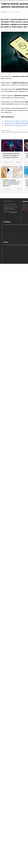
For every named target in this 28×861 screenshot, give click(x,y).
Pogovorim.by (8, 201)
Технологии (4, 12)
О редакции (25, 207)
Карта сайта (25, 209)
